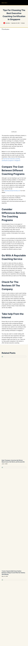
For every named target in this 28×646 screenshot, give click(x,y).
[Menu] (25, 2)
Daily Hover (4, 2)
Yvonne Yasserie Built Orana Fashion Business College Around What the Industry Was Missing (13, 572)
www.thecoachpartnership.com (12, 190)
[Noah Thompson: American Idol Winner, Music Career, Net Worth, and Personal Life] (14, 407)
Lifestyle (23, 23)
